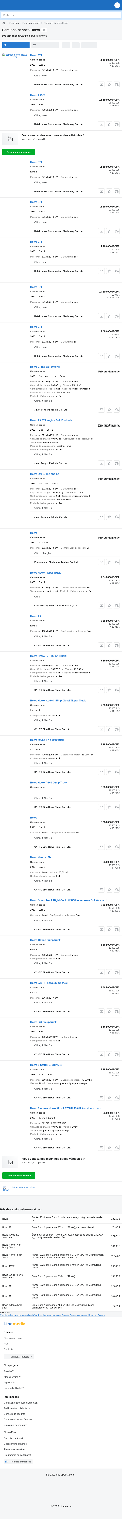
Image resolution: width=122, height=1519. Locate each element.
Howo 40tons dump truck (45, 940)
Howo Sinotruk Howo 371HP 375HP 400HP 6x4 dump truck (65, 1108)
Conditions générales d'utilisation (20, 1402)
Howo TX (35, 616)
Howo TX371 (37, 95)
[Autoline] (4, 23)
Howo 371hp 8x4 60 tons (45, 366)
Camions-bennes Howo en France (87, 1315)
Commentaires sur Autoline (18, 1419)
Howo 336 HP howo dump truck (49, 983)
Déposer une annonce (19, 152)
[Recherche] (117, 15)
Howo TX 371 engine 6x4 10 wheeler (51, 420)
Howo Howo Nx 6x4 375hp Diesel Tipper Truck (58, 700)
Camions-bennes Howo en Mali (16, 1315)
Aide (6, 1343)
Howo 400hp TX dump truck (47, 740)
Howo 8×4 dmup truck (43, 1022)
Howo (33, 533)
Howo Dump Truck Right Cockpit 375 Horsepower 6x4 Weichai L (68, 900)
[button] (117, 5)
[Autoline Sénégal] (20, 5)
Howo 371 (36, 55)
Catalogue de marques (15, 1425)
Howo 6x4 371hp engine (44, 474)
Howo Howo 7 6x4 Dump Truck (48, 782)
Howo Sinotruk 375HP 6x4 (46, 1065)
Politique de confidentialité (17, 1408)
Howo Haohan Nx (40, 857)
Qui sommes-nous (13, 1338)
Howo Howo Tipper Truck (45, 572)
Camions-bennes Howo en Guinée (51, 1315)
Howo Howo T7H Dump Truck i (48, 656)
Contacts (8, 1349)
